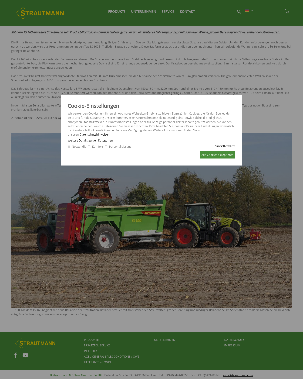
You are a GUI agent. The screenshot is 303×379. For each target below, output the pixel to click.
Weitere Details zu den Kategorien (90, 140)
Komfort (97, 147)
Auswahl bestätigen (225, 145)
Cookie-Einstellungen (93, 105)
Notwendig (79, 147)
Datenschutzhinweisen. (94, 134)
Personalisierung (120, 147)
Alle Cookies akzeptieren (217, 155)
